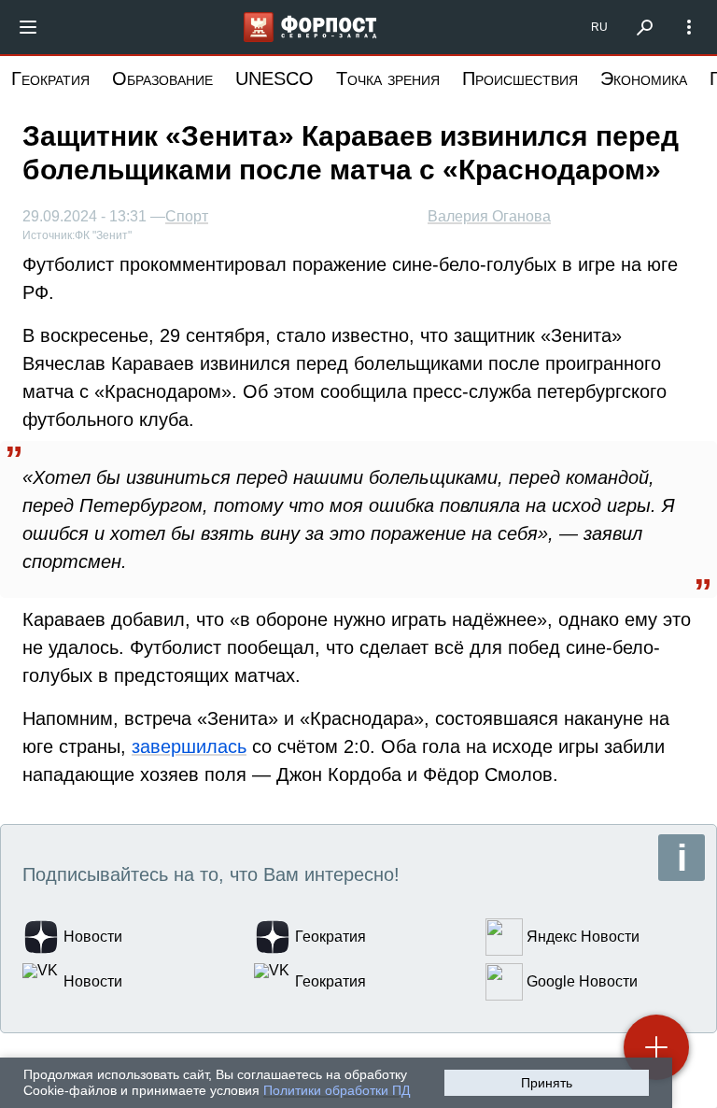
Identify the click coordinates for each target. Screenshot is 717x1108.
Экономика (643, 78)
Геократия (50, 78)
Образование (162, 78)
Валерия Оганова (489, 216)
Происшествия (520, 78)
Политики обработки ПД (336, 1090)
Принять (546, 1082)
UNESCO (274, 78)
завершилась (189, 746)
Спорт (186, 216)
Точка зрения (388, 78)
